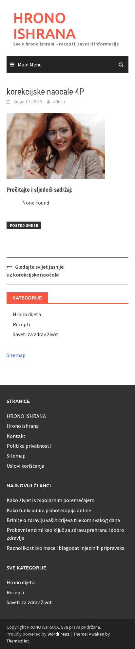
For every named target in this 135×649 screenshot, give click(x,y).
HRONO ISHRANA (44, 25)
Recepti (21, 324)
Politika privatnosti (29, 445)
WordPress (58, 634)
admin (59, 101)
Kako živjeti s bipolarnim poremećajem (50, 500)
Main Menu (30, 64)
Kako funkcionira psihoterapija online (49, 510)
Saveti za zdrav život (35, 334)
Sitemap (16, 355)
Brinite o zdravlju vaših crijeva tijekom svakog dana (63, 520)
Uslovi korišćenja (25, 465)
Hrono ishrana (23, 426)
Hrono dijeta (27, 314)
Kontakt (16, 436)
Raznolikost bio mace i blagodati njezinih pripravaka (66, 548)
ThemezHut (18, 641)
